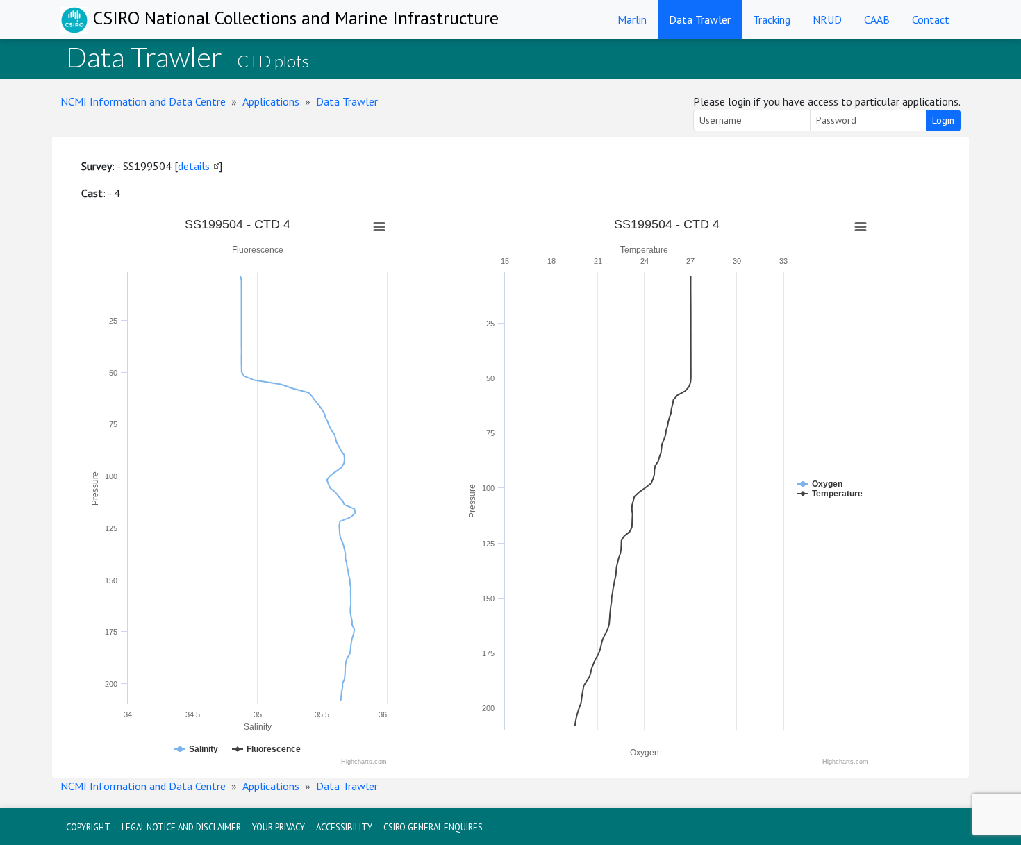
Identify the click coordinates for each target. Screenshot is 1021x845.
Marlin (632, 19)
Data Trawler (700, 19)
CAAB (877, 19)
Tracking (771, 19)
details (194, 166)
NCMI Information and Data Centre (143, 101)
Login (943, 120)
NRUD (827, 19)
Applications (270, 101)
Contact (930, 19)
